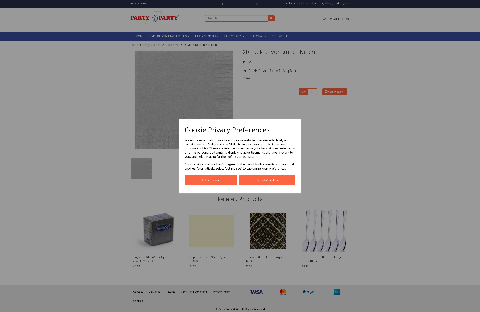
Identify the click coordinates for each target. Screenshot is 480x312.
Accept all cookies (267, 180)
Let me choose (211, 180)
